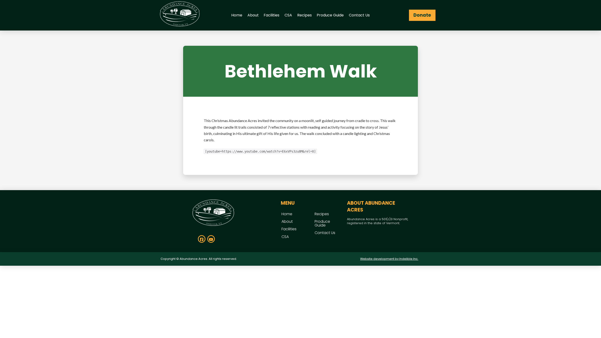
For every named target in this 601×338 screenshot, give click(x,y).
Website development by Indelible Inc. (389, 259)
